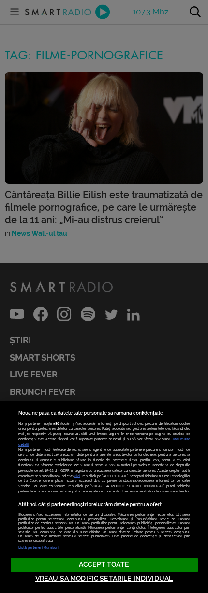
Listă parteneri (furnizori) (39, 547)
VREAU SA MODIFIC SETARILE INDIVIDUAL (104, 579)
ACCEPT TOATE (104, 565)
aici (77, 476)
